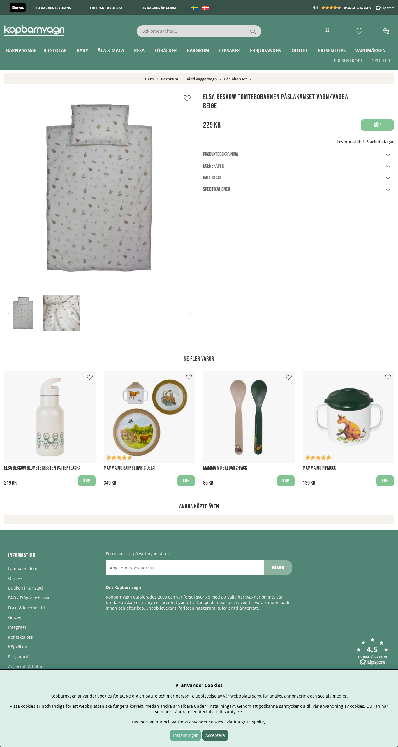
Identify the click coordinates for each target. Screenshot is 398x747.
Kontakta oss (20, 637)
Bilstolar (55, 50)
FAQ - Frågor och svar (29, 598)
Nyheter (380, 60)
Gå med (278, 568)
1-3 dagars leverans (53, 8)
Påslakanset (235, 79)
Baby (82, 50)
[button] (354, 7)
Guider (15, 617)
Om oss (15, 578)
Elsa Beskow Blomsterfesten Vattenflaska (42, 468)
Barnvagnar (21, 50)
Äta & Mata (111, 50)
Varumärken (370, 50)
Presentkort (348, 60)
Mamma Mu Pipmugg (319, 468)
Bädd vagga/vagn (201, 79)
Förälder (165, 50)
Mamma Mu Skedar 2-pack (225, 468)
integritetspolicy (249, 722)
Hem (149, 79)
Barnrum (198, 50)
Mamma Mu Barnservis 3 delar (130, 468)
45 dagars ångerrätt (161, 8)
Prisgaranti (18, 656)
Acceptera (215, 735)
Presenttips (332, 50)
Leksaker (229, 50)
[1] (99, 188)
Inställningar (185, 735)
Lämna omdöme (24, 568)
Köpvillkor (17, 646)
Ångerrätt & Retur (25, 666)
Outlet (299, 50)
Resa (139, 50)
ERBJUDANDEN (265, 50)
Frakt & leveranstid (26, 607)
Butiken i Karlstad (25, 588)
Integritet (17, 627)
